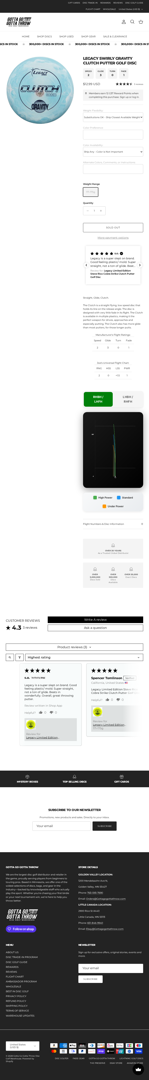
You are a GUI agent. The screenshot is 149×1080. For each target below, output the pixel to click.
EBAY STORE (116, 1063)
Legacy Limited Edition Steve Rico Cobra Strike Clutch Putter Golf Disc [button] (42, 737)
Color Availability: (93, 145)
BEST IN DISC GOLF (17, 991)
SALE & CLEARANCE (115, 36)
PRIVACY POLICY (16, 996)
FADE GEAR (78, 1058)
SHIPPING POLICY (17, 1005)
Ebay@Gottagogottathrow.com (105, 928)
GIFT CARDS (74, 3)
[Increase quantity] (102, 211)
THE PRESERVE (97, 1063)
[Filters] (20, 657)
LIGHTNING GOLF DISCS (131, 1058)
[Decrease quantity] (86, 211)
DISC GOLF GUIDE (134, 3)
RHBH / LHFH (98, 399)
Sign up (124, 97)
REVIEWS (118, 3)
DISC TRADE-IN (90, 3)
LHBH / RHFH (128, 399)
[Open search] (10, 657)
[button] (113, 265)
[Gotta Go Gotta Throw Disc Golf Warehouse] (19, 22)
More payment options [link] (113, 237)
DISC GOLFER (61, 1058)
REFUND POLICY (16, 1001)
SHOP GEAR (88, 36)
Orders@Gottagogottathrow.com (106, 898)
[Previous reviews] (86, 265)
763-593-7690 (95, 892)
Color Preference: (93, 127)
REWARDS (105, 3)
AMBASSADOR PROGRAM (21, 981)
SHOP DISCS (44, 36)
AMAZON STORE (135, 1063)
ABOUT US (12, 952)
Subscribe (105, 826)
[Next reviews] (139, 265)
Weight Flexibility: (93, 110)
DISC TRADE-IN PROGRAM (22, 957)
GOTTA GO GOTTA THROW (102, 1058)
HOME (25, 36)
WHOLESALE (109, 9)
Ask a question (95, 628)
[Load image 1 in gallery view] (40, 90)
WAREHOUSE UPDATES (20, 1015)
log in (135, 97)
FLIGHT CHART (93, 9)
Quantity (88, 202)
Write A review (95, 620)
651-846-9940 (95, 922)
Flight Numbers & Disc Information (103, 523)
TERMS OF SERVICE (17, 1010)
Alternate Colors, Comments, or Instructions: (109, 162)
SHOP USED (66, 36)
